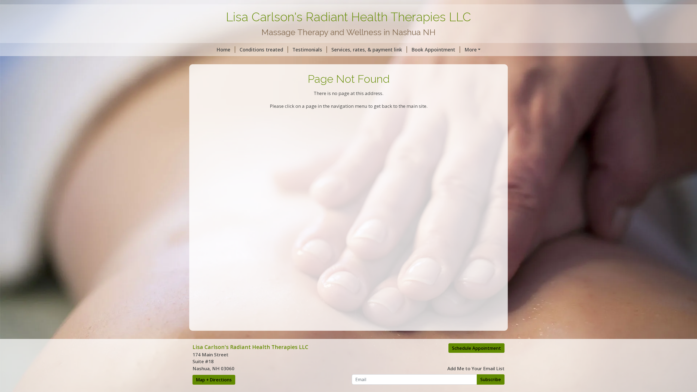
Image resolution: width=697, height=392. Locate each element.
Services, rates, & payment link (366, 49)
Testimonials (307, 49)
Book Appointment (433, 49)
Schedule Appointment (476, 348)
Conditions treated (261, 49)
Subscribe (490, 379)
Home (223, 49)
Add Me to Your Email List (476, 368)
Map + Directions (214, 380)
